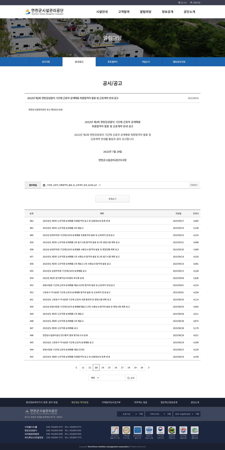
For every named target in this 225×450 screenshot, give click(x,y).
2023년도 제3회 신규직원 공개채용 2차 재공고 (63, 227)
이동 (141, 414)
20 (142, 367)
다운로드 (194, 184)
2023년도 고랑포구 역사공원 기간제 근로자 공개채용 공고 (68, 342)
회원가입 (196, 2)
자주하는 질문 (140, 402)
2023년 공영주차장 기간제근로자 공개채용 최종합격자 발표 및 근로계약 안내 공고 (79, 235)
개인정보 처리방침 (79, 402)
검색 (132, 377)
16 (116, 367)
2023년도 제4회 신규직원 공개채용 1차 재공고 (63, 320)
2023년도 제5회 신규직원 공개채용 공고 (60, 328)
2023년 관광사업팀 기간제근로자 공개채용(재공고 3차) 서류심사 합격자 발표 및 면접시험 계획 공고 (86, 306)
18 (129, 367)
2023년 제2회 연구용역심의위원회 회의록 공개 (63, 278)
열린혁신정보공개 (169, 402)
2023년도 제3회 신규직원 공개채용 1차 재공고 (63, 313)
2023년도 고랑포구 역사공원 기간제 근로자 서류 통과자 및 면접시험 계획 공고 (77, 299)
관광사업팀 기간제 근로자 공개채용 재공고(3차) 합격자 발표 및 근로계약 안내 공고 (79, 285)
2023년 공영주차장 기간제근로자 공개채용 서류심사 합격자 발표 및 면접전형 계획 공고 (81, 249)
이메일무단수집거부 (111, 402)
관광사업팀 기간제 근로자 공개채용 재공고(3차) (63, 349)
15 (109, 367)
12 (90, 367)
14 (103, 367)
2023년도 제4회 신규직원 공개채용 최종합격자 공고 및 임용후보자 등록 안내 (76, 356)
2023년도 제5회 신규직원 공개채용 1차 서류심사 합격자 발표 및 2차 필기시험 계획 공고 (81, 256)
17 (122, 367)
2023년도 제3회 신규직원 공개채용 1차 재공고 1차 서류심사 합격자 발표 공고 (77, 263)
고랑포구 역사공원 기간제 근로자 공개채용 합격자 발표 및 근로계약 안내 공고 (76, 292)
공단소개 (195, 402)
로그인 (184, 2)
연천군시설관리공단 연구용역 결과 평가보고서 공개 (65, 335)
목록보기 (112, 198)
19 (135, 367)
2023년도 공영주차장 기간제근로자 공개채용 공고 (65, 270)
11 (83, 367)
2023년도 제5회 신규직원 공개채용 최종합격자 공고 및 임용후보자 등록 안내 (76, 220)
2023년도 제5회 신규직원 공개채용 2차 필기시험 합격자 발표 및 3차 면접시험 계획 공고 (81, 242)
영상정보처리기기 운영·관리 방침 (42, 402)
